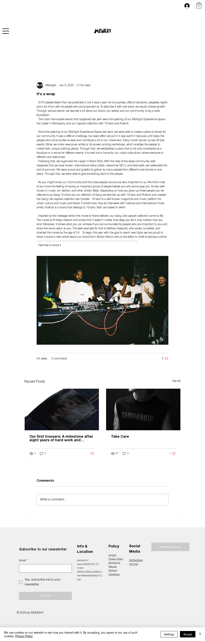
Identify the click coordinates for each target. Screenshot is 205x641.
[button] (199, 5)
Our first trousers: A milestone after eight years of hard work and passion (61, 438)
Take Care (120, 436)
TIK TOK (133, 564)
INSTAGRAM (136, 560)
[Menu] (5, 31)
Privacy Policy (116, 559)
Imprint (112, 555)
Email (23, 560)
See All (176, 381)
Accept (187, 634)
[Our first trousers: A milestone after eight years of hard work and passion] (62, 409)
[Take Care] (143, 409)
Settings (169, 634)
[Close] (200, 634)
